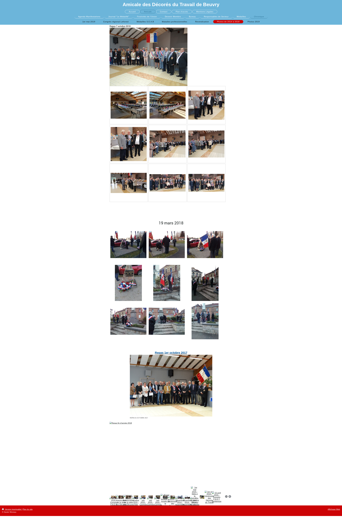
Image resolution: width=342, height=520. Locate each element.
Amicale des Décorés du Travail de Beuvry (171, 4)
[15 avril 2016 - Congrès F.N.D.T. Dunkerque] (216, 497)
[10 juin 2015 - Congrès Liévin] (143, 502)
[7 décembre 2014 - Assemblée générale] (180, 502)
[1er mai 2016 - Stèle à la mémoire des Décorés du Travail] (202, 497)
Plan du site (28, 509)
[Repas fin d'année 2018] (171, 458)
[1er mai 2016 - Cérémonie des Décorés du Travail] (209, 497)
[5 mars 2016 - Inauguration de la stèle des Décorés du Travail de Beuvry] (121, 502)
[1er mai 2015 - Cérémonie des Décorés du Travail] (172, 502)
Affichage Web (334, 509)
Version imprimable (13, 509)
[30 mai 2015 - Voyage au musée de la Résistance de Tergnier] (165, 502)
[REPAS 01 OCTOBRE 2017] (171, 385)
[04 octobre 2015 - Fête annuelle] (135, 502)
